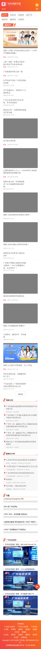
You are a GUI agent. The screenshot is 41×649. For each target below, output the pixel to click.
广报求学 (21, 19)
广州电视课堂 (11, 540)
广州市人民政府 (22, 626)
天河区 (17, 632)
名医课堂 (21, 15)
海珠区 (13, 634)
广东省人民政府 (9, 626)
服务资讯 (13, 19)
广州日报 (34, 626)
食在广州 (29, 15)
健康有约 (5, 15)
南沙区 (35, 634)
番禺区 (27, 634)
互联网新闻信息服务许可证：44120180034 (20, 645)
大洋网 (6, 629)
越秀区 (20, 629)
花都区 (35, 629)
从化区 (16, 637)
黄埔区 (27, 629)
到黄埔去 (24, 637)
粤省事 (13, 629)
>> (37, 400)
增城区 (24, 632)
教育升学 (5, 19)
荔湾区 (20, 634)
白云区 (6, 634)
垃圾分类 (13, 15)
